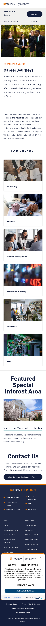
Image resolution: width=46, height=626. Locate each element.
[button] (40, 558)
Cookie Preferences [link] (23, 612)
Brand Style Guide (31, 539)
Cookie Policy (8, 598)
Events (6, 525)
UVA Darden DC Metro (32, 535)
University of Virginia (32, 544)
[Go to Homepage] (16, 4)
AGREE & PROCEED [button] (25, 590)
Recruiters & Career (9, 13)
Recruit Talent (10, 21)
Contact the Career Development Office (21, 477)
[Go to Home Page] (23, 490)
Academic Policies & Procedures (23, 608)
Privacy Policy (17, 598)
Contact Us (29, 530)
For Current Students (11, 547)
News (5, 521)
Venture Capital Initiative (23, 428)
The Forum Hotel (31, 549)
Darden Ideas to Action (11, 530)
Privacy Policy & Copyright (31, 604)
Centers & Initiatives (10, 535)
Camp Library (29, 521)
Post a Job (33, 14)
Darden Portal (8, 552)
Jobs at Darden (30, 525)
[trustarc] (37, 598)
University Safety (11, 604)
